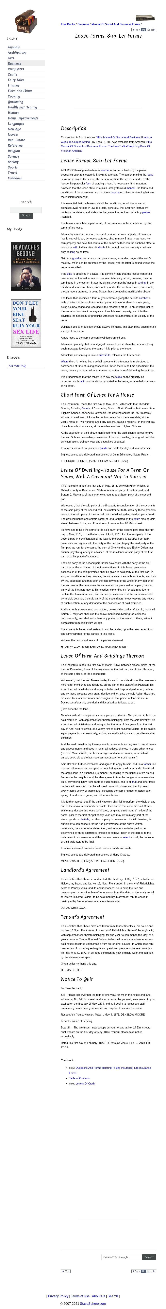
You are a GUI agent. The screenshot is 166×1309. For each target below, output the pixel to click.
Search (113, 1296)
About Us (98, 1296)
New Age (14, 129)
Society (13, 162)
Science (13, 156)
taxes (118, 376)
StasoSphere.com (93, 1303)
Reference (15, 145)
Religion (14, 151)
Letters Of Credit (85, 1083)
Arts (11, 58)
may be (115, 192)
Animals (14, 47)
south (137, 518)
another (105, 170)
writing (142, 282)
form (88, 183)
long (72, 251)
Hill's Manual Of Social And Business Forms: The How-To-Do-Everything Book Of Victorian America (106, 146)
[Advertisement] (108, 80)
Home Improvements (23, 118)
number (143, 298)
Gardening (15, 102)
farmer (147, 764)
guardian (77, 258)
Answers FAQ (17, 366)
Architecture (17, 53)
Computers (16, 69)
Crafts (12, 74)
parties (146, 212)
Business (14, 63)
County (86, 408)
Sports (13, 167)
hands (103, 448)
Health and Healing (22, 107)
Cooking (14, 96)
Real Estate (16, 140)
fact (82, 381)
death (101, 247)
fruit (134, 781)
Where (64, 361)
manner (131, 188)
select (126, 837)
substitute (104, 355)
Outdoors (15, 178)
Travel (12, 173)
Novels (13, 134)
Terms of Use (80, 1296)
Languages (16, 124)
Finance (13, 85)
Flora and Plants (20, 91)
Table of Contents (79, 1078)
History (13, 113)
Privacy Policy (58, 1296)
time (69, 273)
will (75, 247)
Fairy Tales (16, 80)
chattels (84, 819)
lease (150, 174)
